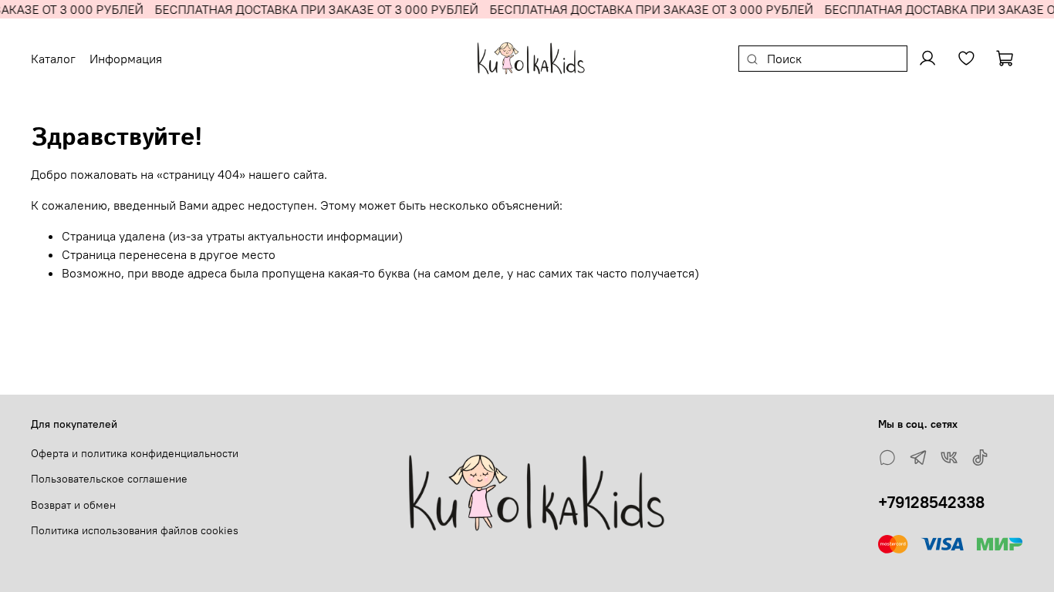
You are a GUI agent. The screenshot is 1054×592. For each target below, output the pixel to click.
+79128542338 (931, 502)
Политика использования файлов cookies (134, 530)
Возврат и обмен (73, 505)
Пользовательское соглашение (109, 479)
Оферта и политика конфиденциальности (134, 453)
